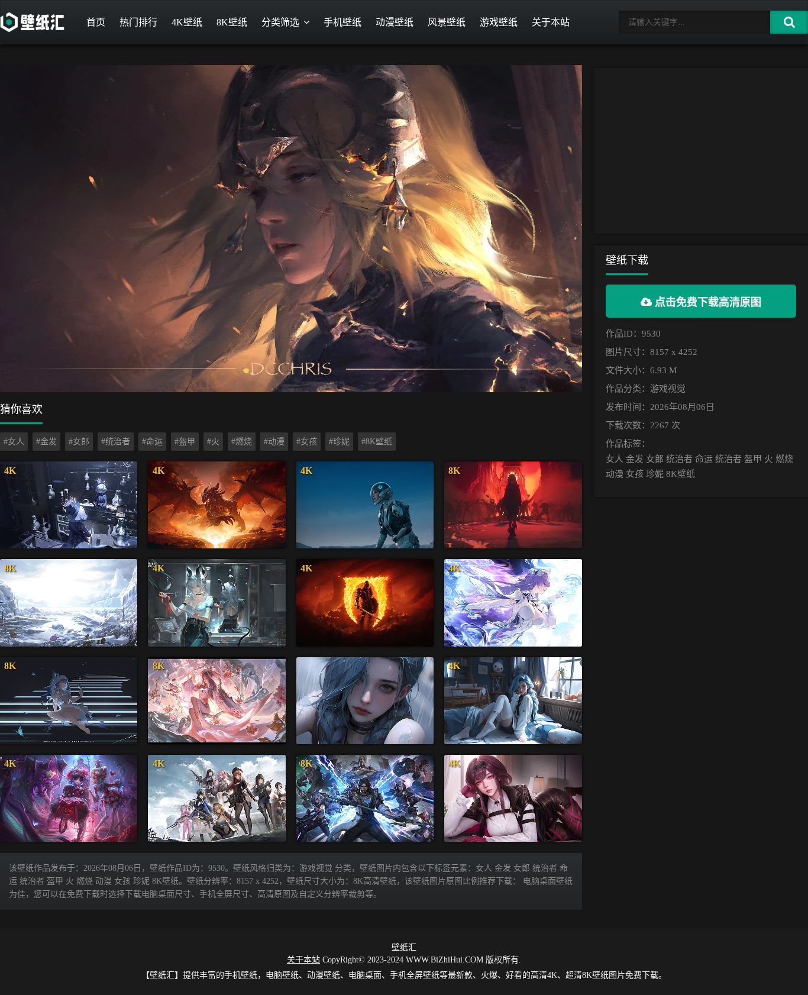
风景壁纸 (447, 22)
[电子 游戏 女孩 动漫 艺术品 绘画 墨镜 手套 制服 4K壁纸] (512, 798)
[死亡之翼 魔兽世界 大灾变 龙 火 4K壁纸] (216, 504)
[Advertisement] (701, 151)
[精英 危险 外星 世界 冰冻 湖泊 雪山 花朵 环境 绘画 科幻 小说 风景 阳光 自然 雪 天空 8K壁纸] (68, 602)
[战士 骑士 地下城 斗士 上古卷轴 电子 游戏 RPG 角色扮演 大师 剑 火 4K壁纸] (365, 602)
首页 (95, 22)
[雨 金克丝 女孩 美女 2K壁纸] (365, 700)
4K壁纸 (187, 22)
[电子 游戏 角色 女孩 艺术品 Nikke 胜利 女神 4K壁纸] (216, 798)
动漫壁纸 (394, 22)
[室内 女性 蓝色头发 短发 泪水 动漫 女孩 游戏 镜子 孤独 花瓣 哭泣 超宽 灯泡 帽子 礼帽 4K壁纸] (68, 504)
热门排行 (138, 22)
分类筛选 (280, 22)
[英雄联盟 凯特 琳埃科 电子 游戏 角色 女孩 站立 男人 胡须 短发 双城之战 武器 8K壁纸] (365, 798)
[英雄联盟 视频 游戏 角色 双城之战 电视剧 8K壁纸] (512, 504)
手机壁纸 (342, 22)
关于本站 (551, 22)
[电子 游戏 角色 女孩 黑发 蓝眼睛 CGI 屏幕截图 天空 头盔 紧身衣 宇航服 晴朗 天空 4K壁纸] (365, 504)
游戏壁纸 (499, 22)
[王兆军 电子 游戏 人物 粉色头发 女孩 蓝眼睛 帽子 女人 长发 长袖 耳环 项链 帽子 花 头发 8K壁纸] (216, 700)
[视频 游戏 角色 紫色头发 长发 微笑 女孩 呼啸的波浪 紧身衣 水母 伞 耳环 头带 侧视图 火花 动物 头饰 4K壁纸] (512, 602)
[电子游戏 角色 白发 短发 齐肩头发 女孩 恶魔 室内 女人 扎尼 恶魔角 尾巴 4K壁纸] (216, 602)
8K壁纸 (231, 22)
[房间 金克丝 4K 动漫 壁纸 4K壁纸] (512, 700)
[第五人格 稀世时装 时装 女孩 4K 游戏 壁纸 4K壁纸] (68, 798)
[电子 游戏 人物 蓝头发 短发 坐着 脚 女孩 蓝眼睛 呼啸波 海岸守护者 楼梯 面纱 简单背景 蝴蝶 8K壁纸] (68, 700)
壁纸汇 (404, 947)
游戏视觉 (668, 388)
